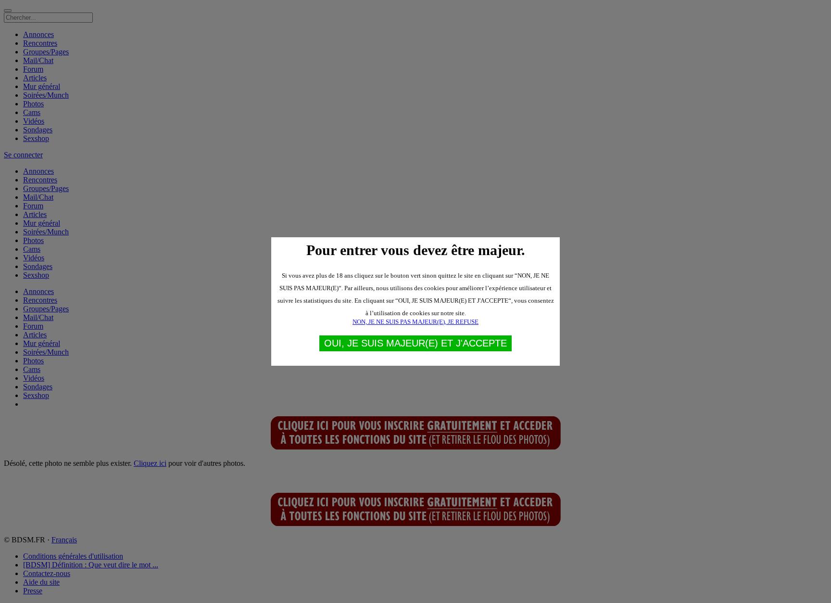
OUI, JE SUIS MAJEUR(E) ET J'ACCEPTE (415, 343)
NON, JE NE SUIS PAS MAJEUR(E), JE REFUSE (415, 321)
